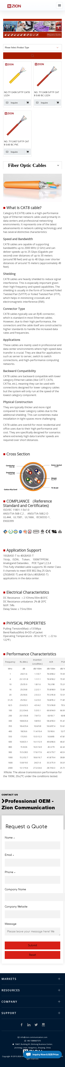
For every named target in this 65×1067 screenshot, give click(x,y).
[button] (59, 5)
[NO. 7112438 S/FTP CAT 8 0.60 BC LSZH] (47, 75)
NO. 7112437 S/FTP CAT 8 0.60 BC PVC (16, 143)
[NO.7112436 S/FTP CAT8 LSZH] (17, 75)
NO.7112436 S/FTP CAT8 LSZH (17, 94)
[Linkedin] (28, 1024)
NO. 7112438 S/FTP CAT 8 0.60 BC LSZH (46, 94)
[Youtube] (43, 1024)
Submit (32, 945)
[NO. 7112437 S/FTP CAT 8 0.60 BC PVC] (17, 124)
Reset (32, 955)
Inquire (14, 102)
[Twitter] (36, 1024)
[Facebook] (21, 1024)
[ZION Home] (14, 5)
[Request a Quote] (32, 28)
